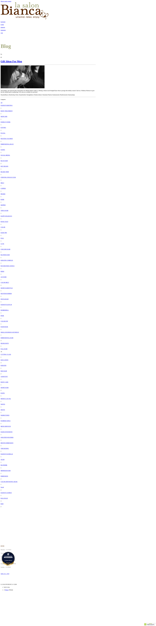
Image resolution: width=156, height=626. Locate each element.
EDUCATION (4, 360)
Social (2, 487)
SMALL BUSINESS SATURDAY (10, 332)
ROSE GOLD (4, 221)
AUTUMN (3, 277)
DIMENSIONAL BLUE (7, 144)
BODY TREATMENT (7, 111)
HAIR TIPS (4, 232)
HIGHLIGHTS (5, 343)
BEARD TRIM (5, 172)
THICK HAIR (4, 210)
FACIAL (3, 133)
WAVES (3, 404)
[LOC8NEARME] (8, 556)
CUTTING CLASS (6, 354)
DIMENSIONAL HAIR (7, 338)
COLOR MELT (5, 282)
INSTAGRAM (4, 299)
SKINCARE (4, 116)
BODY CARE (4, 382)
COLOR (3, 227)
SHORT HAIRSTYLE (7, 288)
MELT (2, 183)
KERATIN (3, 365)
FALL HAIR (4, 349)
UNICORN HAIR (5, 249)
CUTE (2, 243)
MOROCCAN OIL (6, 398)
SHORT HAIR (5, 387)
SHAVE (3, 409)
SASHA (3, 149)
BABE (2, 199)
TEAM (2, 459)
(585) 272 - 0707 (5, 573)
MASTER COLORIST (7, 138)
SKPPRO (3, 205)
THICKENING (5, 448)
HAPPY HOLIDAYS (6, 216)
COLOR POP (4, 321)
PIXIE (2, 315)
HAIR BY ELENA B (6, 304)
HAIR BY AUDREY (6, 492)
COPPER (3, 188)
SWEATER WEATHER (7, 437)
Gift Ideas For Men (11, 61)
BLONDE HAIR (5, 255)
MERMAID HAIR (6, 470)
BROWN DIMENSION (7, 443)
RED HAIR (4, 371)
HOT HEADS (4, 166)
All (1, 102)
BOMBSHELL (5, 310)
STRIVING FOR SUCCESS (8, 177)
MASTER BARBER (6, 293)
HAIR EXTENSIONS (6, 432)
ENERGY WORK (5, 122)
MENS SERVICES (6, 426)
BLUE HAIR (4, 160)
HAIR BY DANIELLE (7, 454)
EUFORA (3, 127)
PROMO (3, 194)
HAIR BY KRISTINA (7, 105)
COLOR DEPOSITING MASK (9, 481)
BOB (2, 504)
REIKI (2, 271)
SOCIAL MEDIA (5, 155)
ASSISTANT (4, 376)
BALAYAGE (4, 498)
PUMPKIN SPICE (5, 421)
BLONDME (4, 465)
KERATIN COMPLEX (7, 260)
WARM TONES (5, 415)
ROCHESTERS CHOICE (7, 266)
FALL (2, 238)
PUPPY (3, 393)
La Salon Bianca (8, 560)
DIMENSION (4, 476)
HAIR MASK (4, 326)
